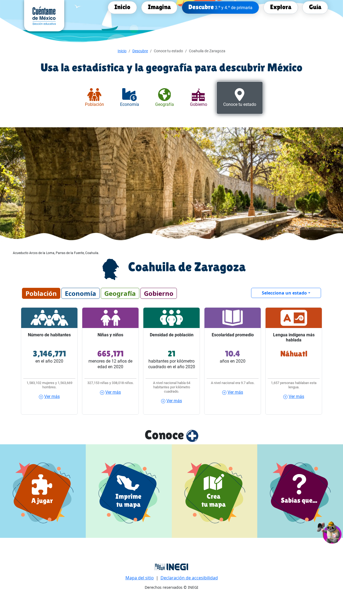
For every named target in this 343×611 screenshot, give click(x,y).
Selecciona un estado (284, 293)
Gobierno (158, 293)
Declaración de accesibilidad (189, 578)
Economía (80, 293)
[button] (329, 532)
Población (41, 293)
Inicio (122, 51)
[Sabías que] (300, 491)
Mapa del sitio (139, 578)
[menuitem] (122, 7)
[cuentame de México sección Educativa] (44, 15)
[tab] (94, 97)
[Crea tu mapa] (215, 491)
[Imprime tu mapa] (129, 491)
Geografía (120, 293)
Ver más (52, 396)
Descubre (140, 51)
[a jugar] (43, 491)
